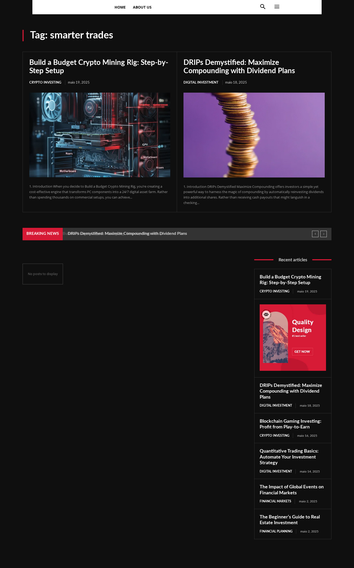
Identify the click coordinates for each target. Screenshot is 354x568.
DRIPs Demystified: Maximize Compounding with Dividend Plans (126, 233)
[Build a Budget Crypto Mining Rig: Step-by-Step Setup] (99, 135)
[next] (323, 234)
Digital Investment (200, 82)
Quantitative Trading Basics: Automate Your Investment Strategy (289, 457)
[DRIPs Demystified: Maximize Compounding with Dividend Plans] (254, 135)
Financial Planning (276, 531)
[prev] (315, 234)
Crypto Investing (45, 82)
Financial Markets (275, 501)
